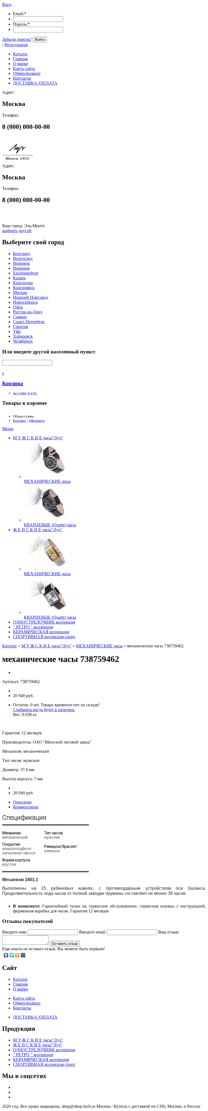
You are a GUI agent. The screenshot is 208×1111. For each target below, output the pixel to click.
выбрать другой (16, 230)
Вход (6, 4)
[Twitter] (12, 955)
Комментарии (25, 807)
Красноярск (24, 287)
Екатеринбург (26, 273)
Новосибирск (25, 302)
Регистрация (16, 44)
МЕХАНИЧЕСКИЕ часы (47, 573)
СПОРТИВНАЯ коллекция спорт (44, 636)
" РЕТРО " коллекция (33, 627)
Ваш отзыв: (168, 932)
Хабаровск (23, 336)
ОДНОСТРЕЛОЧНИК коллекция (44, 622)
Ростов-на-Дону (28, 312)
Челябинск (23, 341)
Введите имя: (14, 932)
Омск (18, 307)
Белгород (21, 253)
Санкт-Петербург (29, 321)
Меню (8, 428)
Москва (20, 292)
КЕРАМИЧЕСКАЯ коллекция (41, 632)
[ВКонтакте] (6, 955)
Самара (20, 316)
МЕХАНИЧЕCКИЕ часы (47, 481)
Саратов (20, 326)
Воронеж (21, 263)
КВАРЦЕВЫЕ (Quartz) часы (50, 525)
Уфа (17, 331)
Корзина (19, 421)
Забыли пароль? (17, 39)
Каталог (9, 646)
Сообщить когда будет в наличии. (44, 709)
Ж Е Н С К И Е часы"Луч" (37, 529)
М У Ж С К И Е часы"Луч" (38, 438)
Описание (22, 802)
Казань (19, 278)
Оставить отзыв (65, 944)
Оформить (37, 421)
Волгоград (22, 258)
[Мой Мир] (23, 955)
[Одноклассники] (17, 955)
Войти (40, 40)
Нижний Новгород (30, 297)
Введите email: (92, 932)
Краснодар (23, 282)
